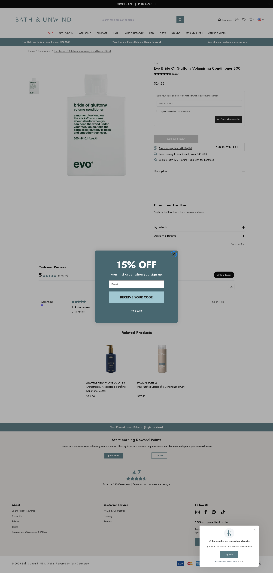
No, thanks (136, 310)
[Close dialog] (173, 254)
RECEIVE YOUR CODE (136, 297)
